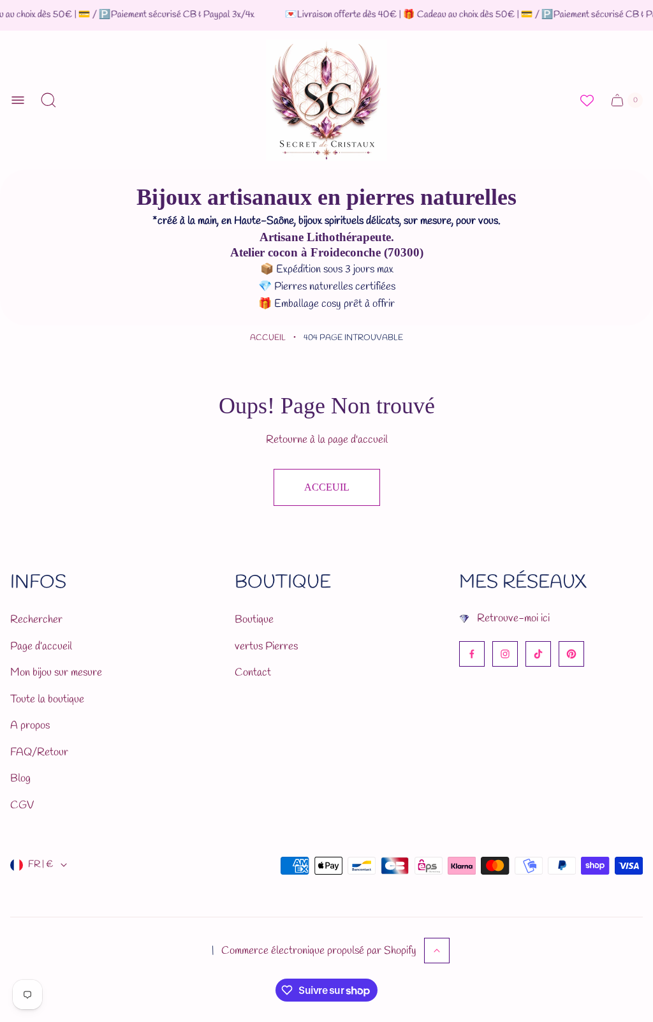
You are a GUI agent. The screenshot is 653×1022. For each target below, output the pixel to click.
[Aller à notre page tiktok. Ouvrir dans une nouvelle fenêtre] (538, 654)
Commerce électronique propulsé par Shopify (318, 951)
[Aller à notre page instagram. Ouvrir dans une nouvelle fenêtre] (505, 654)
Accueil (268, 337)
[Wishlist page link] (587, 100)
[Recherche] (48, 100)
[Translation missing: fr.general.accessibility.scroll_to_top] (437, 950)
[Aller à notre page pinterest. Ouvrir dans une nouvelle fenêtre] (571, 654)
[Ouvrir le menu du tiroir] (18, 100)
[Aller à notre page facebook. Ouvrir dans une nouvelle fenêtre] (472, 654)
